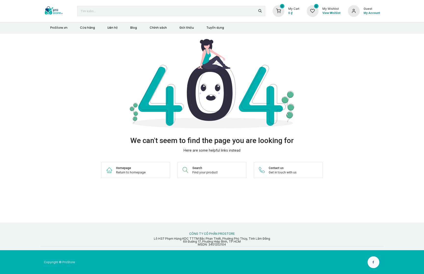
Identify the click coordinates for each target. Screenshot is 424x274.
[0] (278, 11)
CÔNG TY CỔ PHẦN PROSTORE (212, 233)
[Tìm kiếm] (260, 11)
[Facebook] (373, 262)
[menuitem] (59, 27)
